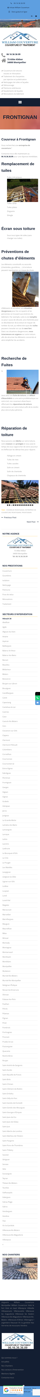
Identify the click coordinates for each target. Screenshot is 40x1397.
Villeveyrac (6, 1240)
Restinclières (7, 1056)
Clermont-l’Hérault (9, 745)
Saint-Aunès (7, 1070)
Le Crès (5, 858)
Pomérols (6, 1027)
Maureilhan (7, 928)
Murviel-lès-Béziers (9, 976)
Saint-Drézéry (7, 1093)
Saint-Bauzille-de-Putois (11, 1075)
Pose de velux (7, 594)
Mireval (5, 938)
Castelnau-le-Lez (8, 707)
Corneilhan (6, 754)
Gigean (5, 792)
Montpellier (7, 966)
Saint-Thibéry (7, 1150)
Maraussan (6, 910)
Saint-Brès (6, 1079)
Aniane (5, 636)
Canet (4, 698)
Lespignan (6, 872)
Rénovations (7, 599)
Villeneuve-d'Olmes (15, 1320)
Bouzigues (6, 688)
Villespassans (6, 1311)
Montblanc (6, 961)
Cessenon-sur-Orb (9, 731)
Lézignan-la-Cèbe (9, 877)
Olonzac (5, 994)
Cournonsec (7, 759)
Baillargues (6, 646)
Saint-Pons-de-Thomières (12, 1145)
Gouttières (6, 575)
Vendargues (7, 1211)
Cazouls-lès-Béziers (10, 721)
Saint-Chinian (7, 1084)
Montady (6, 943)
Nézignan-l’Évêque (9, 985)
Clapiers (5, 735)
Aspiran (5, 641)
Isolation (5, 580)
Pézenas (5, 1013)
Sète (4, 1169)
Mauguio (5, 924)
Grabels (5, 801)
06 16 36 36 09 (19, 3)
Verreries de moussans (10, 1325)
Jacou (4, 811)
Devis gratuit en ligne (19, 12)
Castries (5, 712)
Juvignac (5, 815)
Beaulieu (5, 665)
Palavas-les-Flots (9, 999)
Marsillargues (7, 919)
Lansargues (7, 829)
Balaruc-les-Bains (9, 655)
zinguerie (5, 1302)
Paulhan (5, 1004)
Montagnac (7, 947)
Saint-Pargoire (8, 1141)
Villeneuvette (19, 1311)
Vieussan (14, 1322)
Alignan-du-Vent (8, 632)
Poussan (5, 1037)
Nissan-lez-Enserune (10, 990)
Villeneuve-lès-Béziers (11, 1230)
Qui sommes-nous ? (9, 1358)
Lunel (4, 896)
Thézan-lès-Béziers (9, 1183)
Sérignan (6, 1159)
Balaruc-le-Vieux (8, 650)
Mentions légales (8, 1373)
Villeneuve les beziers (24, 1314)
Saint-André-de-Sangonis (12, 1065)
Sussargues (7, 1174)
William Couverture (19, 1305)
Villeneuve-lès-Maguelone (12, 1235)
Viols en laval (11, 1308)
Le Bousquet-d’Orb (9, 853)
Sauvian (5, 1155)
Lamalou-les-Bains (9, 825)
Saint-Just (6, 1126)
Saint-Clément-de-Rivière (12, 1089)
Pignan (5, 1018)
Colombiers (7, 749)
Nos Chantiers (7, 1366)
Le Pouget (6, 863)
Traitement (6, 604)
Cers (4, 726)
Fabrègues (6, 773)
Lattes (4, 839)
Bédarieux (6, 669)
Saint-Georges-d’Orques (12, 1112)
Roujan (5, 1060)
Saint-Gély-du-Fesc (9, 1098)
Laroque (5, 834)
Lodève (5, 886)
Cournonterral (8, 764)
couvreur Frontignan (15, 510)
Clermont (6, 740)
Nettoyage (6, 585)
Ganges (5, 787)
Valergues (6, 1197)
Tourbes (5, 1188)
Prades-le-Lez (7, 1042)
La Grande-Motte (9, 820)
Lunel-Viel (6, 900)
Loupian (5, 891)
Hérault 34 (6, 618)
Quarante (6, 1051)
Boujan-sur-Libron (9, 683)
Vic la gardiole (24, 1322)
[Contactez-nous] (37, 702)
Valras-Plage (7, 1202)
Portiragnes (7, 1032)
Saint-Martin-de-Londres (12, 1131)
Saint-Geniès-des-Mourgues (13, 1108)
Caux (4, 716)
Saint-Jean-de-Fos (9, 1117)
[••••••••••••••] (20, 491)
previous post (10, 517)
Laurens (5, 844)
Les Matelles (7, 867)
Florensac (6, 778)
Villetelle (30, 1308)
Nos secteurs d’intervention (12, 1370)
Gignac (5, 797)
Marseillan (6, 914)
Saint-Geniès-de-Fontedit (12, 1103)
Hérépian (6, 806)
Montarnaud (7, 952)
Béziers (5, 674)
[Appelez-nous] (37, 697)
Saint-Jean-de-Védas (10, 1122)
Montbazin (6, 957)
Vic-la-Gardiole (8, 1225)
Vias (4, 1221)
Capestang (6, 702)
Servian (5, 1164)
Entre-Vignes (7, 768)
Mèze (4, 933)
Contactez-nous (7, 1377)
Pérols (5, 1009)
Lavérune (6, 848)
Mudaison (6, 971)
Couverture (7, 571)
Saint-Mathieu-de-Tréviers (12, 1136)
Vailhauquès (7, 1192)
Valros (5, 1206)
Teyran (5, 1178)
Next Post (31, 522)
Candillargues (7, 693)
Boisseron (6, 679)
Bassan (5, 660)
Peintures (6, 590)
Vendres (5, 1216)
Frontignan (27, 139)
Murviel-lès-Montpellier (11, 980)
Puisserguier (7, 1046)
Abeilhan (5, 622)
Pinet (4, 1023)
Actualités (5, 1362)
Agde (4, 627)
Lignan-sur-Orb (8, 881)
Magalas (5, 905)
